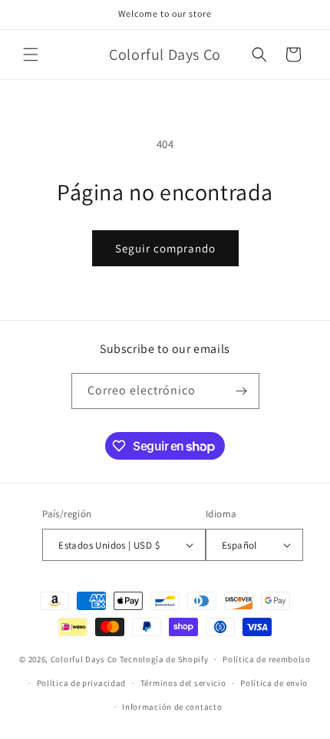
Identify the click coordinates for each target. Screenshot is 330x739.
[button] (31, 54)
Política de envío (274, 683)
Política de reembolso (267, 659)
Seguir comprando (165, 248)
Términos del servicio (183, 683)
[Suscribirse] (242, 391)
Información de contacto (172, 706)
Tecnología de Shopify (164, 659)
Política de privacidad (81, 683)
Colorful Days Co (84, 659)
